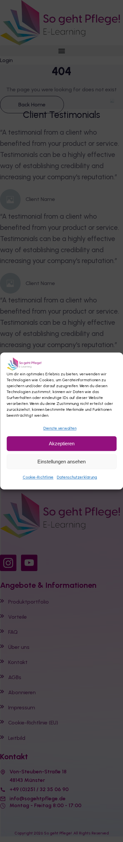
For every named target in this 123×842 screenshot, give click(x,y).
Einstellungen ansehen (61, 461)
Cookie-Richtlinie (38, 477)
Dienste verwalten (59, 428)
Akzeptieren (61, 443)
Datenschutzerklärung (77, 477)
